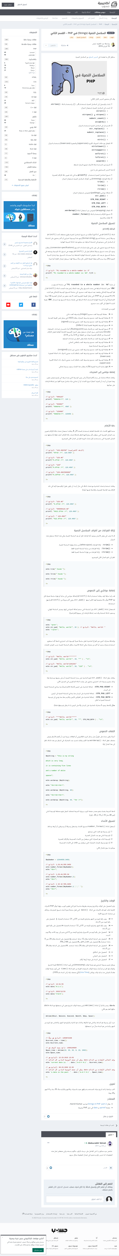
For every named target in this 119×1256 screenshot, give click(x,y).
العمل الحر (91, 18)
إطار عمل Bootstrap (19, 88)
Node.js (19, 65)
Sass (19, 85)
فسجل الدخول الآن (60, 1187)
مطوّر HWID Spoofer (30, 385)
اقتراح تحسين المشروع (25, 251)
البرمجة (114, 18)
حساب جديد (8, 4)
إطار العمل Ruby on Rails (19, 131)
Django (19, 123)
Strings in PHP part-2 (97, 1104)
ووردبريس (19, 55)
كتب (76, 12)
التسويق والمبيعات (77, 18)
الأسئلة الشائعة (79, 1214)
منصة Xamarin (19, 103)
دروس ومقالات (99, 12)
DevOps (55, 18)
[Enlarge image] (79, 78)
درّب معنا (62, 1214)
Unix (82, 972)
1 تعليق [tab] (111, 1134)
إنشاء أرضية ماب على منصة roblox (27, 369)
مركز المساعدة (28, 1214)
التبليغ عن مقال (108, 1116)
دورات (69, 12)
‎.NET (19, 100)
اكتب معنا (69, 1214)
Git (19, 175)
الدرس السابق (93, 57)
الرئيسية (112, 12)
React (19, 68)
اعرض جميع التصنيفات (21, 185)
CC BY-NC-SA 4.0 (62, 1218)
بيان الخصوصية (39, 1214)
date (96, 1107)
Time (86, 972)
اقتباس (105, 1168)
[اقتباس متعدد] (110, 1168)
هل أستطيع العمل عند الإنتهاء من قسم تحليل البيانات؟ (21, 264)
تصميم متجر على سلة (32, 377)
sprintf (103, 1107)
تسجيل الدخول (22, 4)
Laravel (19, 52)
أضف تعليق (95, 1199)
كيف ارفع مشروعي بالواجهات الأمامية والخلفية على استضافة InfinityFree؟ (20, 284)
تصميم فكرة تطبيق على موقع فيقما (28, 362)
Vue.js (19, 70)
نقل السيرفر (34, 393)
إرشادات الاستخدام (51, 1214)
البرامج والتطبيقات (42, 18)
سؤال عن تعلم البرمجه (26, 274)
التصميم (64, 18)
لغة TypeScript (19, 63)
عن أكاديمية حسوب (91, 1214)
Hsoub (39, 1218)
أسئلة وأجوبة (86, 12)
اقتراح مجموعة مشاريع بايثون (23, 242)
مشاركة (64, 45)
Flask (19, 120)
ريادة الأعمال (103, 18)
